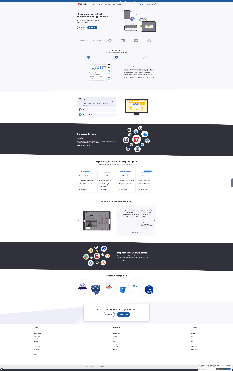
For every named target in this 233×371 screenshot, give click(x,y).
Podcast (114, 341)
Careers (192, 341)
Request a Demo (194, 349)
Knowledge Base (116, 344)
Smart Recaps (36, 341)
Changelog (115, 349)
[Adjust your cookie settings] (2, 369)
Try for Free (193, 346)
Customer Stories (116, 333)
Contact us (193, 333)
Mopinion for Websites (88, 99)
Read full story (135, 232)
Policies (93, 366)
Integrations (36, 351)
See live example (82, 189)
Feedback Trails (37, 346)
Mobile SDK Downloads (38, 357)
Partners (192, 338)
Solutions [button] (100, 4)
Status (114, 351)
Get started (143, 4)
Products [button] (93, 4)
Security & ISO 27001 (100, 366)
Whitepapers (115, 336)
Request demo (151, 4)
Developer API (116, 346)
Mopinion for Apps (87, 109)
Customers (107, 4)
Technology (36, 354)
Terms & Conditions (86, 366)
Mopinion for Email (87, 114)
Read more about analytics (84, 145)
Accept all (228, 369)
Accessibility (36, 349)
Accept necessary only (221, 369)
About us (193, 330)
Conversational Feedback (39, 344)
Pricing (113, 4)
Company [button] (119, 4)
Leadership (193, 336)
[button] (154, 220)
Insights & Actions (37, 338)
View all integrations (122, 260)
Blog (114, 330)
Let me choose (202, 369)
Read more (86, 105)
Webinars (115, 338)
